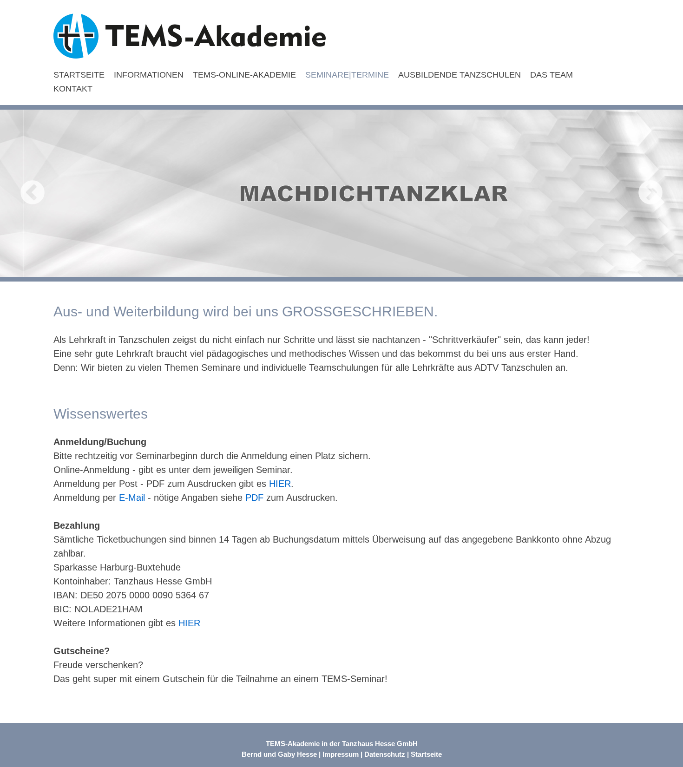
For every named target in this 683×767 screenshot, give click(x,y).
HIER (280, 484)
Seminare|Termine (347, 74)
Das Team (551, 74)
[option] (341, 193)
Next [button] (650, 193)
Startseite (79, 74)
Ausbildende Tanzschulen (459, 74)
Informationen (149, 74)
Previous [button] (32, 193)
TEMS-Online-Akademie (244, 74)
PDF (254, 497)
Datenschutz (384, 754)
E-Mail (130, 497)
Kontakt (72, 88)
